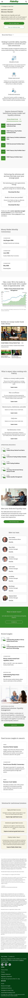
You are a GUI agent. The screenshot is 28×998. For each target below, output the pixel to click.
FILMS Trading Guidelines (13, 463)
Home (2, 983)
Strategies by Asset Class (7, 6)
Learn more (14, 725)
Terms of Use (4, 970)
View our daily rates (14, 23)
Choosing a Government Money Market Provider (15, 470)
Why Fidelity (4, 956)
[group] (6, 354)
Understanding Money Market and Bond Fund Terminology (15, 647)
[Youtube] (6, 964)
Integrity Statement (5, 974)
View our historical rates (14, 27)
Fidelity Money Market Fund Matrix (16, 450)
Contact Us (11, 956)
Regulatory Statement (6, 976)
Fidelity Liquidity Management (14, 476)
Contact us (14, 622)
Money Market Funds (12, 119)
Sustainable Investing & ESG (8, 992)
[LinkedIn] (2, 964)
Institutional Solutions (6, 988)
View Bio (11, 542)
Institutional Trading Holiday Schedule (16, 456)
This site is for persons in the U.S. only (10, 978)
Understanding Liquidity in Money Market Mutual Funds (15, 640)
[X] (10, 964)
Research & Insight (5, 986)
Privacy (3, 972)
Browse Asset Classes (7, 34)
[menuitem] (2, 1)
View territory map (14, 521)
